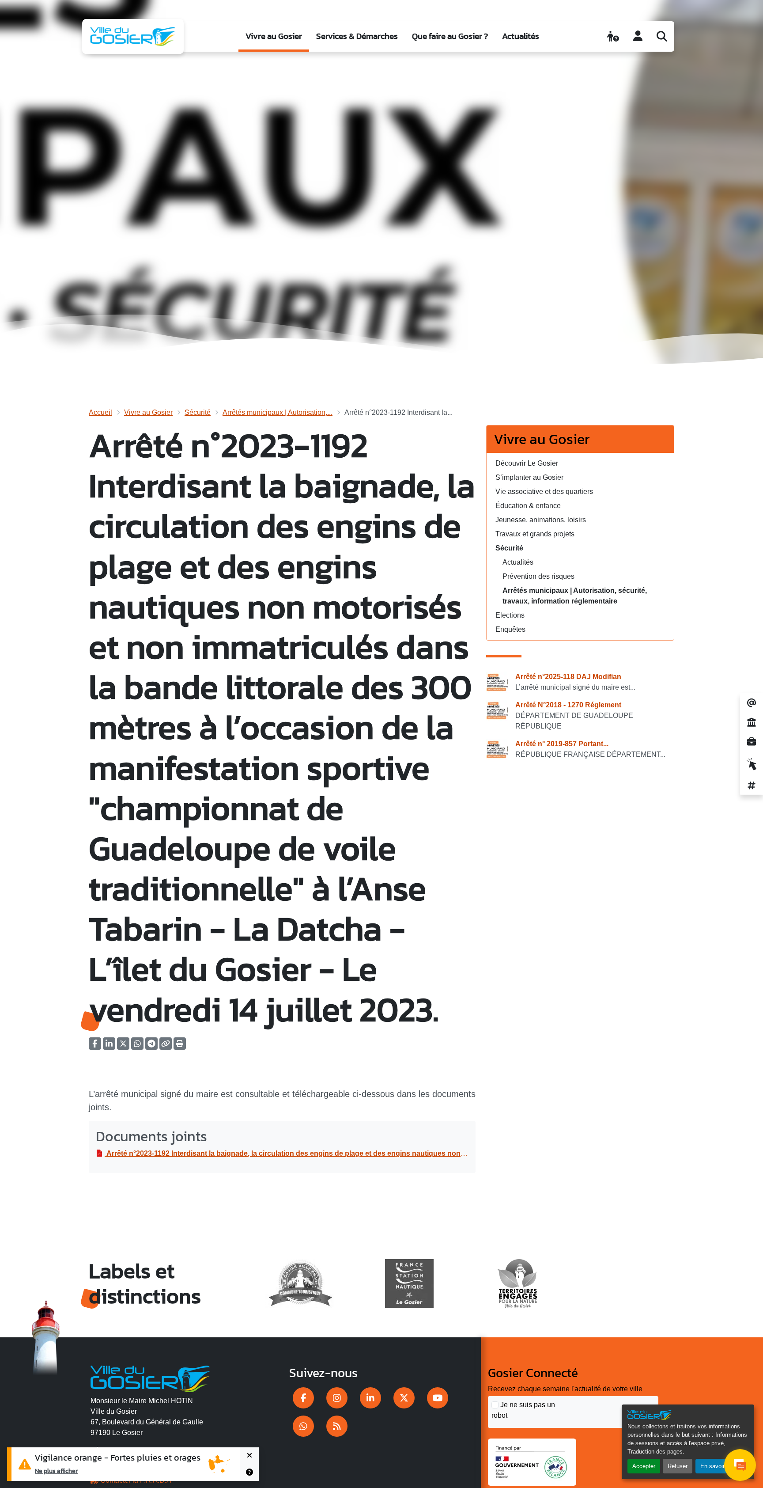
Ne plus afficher (56, 1470)
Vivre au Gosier (274, 36)
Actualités (520, 36)
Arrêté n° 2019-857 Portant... (561, 744)
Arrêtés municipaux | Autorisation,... (277, 412)
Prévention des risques (538, 576)
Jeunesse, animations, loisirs (540, 520)
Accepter (643, 1466)
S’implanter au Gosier (529, 477)
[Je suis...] (613, 36)
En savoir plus (718, 1466)
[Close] (249, 1455)
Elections (510, 615)
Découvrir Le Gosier (526, 463)
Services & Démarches (357, 36)
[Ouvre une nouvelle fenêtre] (303, 1397)
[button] (180, 1046)
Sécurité (198, 412)
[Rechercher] (662, 36)
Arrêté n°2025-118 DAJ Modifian (568, 676)
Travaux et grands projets (534, 534)
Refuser (677, 1466)
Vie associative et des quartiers (544, 491)
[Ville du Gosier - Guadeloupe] (150, 1377)
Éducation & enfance (528, 505)
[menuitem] (273, 36)
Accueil (100, 412)
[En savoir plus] (249, 1472)
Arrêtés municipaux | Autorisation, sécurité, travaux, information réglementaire (574, 596)
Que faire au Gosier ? (450, 36)
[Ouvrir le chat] (740, 1465)
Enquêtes (510, 629)
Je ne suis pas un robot (523, 1410)
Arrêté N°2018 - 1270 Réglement (568, 705)
